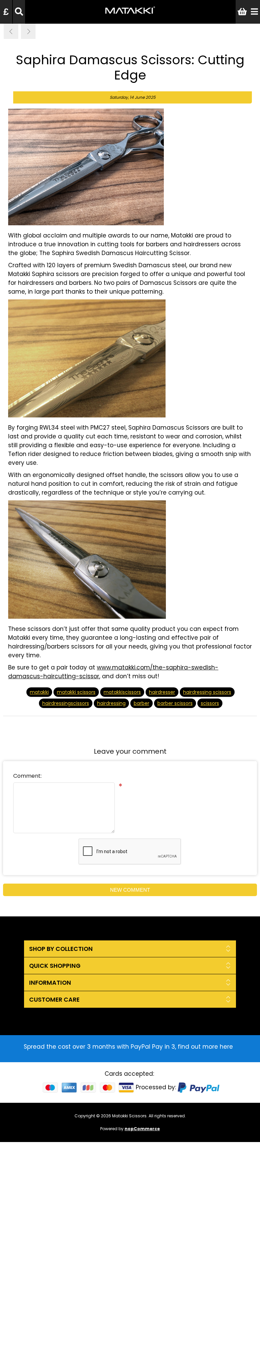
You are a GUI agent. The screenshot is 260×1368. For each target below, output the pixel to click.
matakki (39, 692)
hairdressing (111, 703)
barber (141, 703)
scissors (210, 703)
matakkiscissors (122, 692)
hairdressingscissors (65, 703)
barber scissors (175, 703)
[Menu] (254, 12)
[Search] (19, 12)
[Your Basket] (242, 12)
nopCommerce (142, 1129)
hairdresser (162, 692)
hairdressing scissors (207, 692)
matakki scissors (76, 692)
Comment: (27, 776)
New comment (130, 890)
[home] (129, 15)
